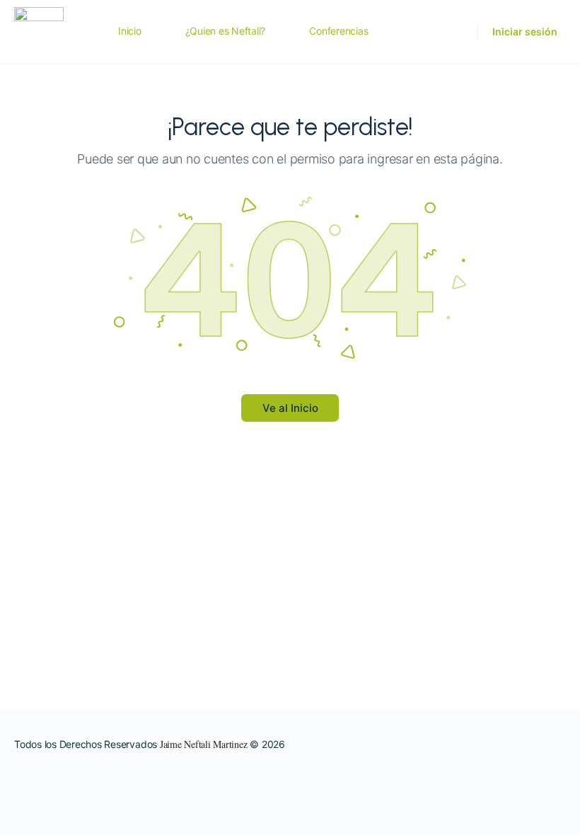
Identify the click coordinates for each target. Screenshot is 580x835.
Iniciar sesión (524, 31)
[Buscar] (457, 31)
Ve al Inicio (290, 408)
